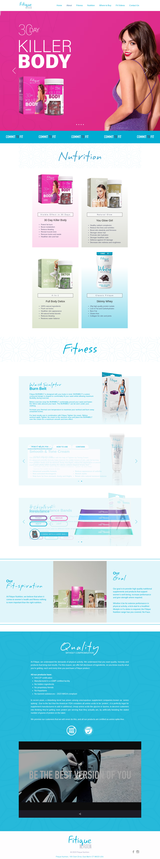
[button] (91, 5)
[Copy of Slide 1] (81, 481)
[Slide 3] (81, 124)
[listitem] (55, 208)
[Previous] (14, 71)
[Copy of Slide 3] (83, 124)
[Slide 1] (76, 124)
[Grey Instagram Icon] (138, 852)
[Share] (80, 813)
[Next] (146, 71)
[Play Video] (80, 775)
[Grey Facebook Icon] (133, 852)
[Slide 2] (78, 124)
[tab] (40, 447)
